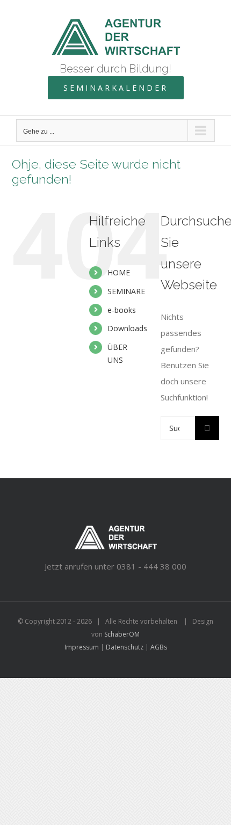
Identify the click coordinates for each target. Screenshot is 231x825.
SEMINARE (126, 291)
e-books (121, 310)
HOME (118, 272)
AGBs (158, 647)
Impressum (81, 647)
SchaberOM (122, 634)
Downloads (127, 328)
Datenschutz (124, 647)
